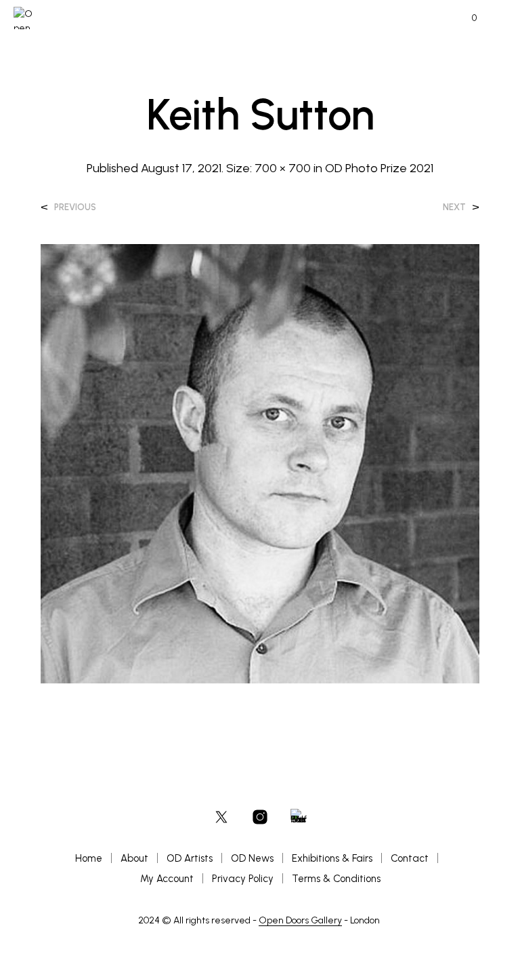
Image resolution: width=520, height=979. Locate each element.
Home (88, 858)
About (134, 858)
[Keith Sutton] (260, 462)
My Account (167, 879)
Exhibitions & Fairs (332, 858)
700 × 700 (283, 168)
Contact (410, 858)
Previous (75, 207)
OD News (252, 858)
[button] (465, 18)
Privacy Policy (243, 879)
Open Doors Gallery (300, 920)
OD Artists (190, 858)
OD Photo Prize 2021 (379, 168)
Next (454, 207)
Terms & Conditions (336, 879)
